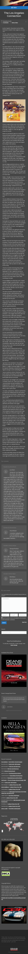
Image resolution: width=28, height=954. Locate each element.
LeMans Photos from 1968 (15, 784)
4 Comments (5, 22)
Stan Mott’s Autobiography (14, 808)
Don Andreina (4, 762)
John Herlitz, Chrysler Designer (15, 762)
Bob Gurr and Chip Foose (14, 766)
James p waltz (4, 808)
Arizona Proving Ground (10, 771)
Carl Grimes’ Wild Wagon (14, 795)
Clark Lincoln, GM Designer (14, 764)
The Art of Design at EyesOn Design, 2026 (17, 780)
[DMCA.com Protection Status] (5, 875)
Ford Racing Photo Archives (15, 773)
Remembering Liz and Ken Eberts (15, 778)
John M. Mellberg (5, 787)
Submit (4, 622)
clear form (24, 622)
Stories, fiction (15, 22)
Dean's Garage (14, 645)
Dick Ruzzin (3, 780)
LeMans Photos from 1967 (14, 789)
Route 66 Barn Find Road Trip (16, 775)
